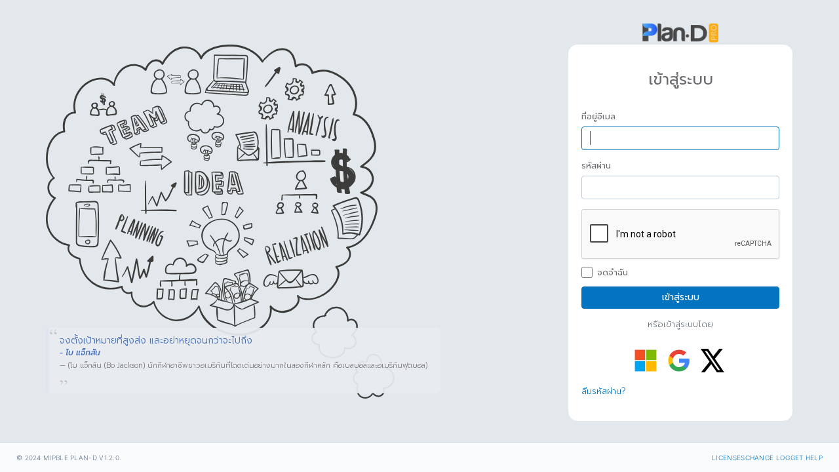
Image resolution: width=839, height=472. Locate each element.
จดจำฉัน (612, 273)
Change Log (767, 458)
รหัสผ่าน (596, 166)
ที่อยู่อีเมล (598, 117)
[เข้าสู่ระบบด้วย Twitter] (712, 360)
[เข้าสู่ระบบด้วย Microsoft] (646, 360)
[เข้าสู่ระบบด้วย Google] (679, 360)
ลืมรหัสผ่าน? (603, 391)
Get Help (806, 458)
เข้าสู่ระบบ (680, 297)
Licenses (728, 458)
